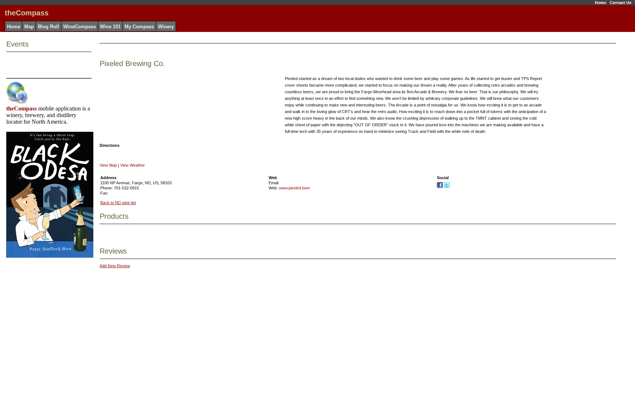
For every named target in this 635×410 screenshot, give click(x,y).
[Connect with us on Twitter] (447, 186)
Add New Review (115, 266)
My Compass (139, 26)
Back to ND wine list (118, 202)
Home (600, 2)
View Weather (132, 165)
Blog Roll (48, 26)
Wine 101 (110, 26)
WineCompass (79, 26)
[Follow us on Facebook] (440, 186)
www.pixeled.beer (294, 188)
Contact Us (620, 2)
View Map (108, 165)
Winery (166, 26)
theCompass (21, 108)
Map (29, 26)
